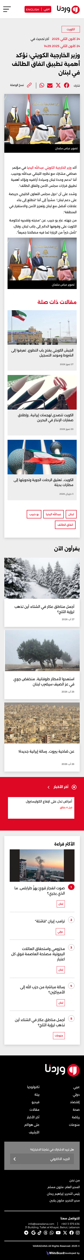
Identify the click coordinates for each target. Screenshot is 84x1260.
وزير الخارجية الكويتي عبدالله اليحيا (49, 168)
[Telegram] (26, 1232)
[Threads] (46, 1232)
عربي (47, 8)
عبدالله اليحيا (53, 514)
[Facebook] (66, 85)
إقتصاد (75, 1102)
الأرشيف (34, 1132)
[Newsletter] (14, 1159)
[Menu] (7, 11)
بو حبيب (34, 514)
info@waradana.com (41, 1223)
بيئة (36, 1094)
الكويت (71, 29)
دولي (76, 1094)
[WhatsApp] (52, 1232)
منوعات (74, 1125)
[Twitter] (58, 85)
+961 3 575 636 (70, 1223)
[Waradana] (62, 1076)
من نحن (74, 1180)
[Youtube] (58, 1232)
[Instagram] (78, 1232)
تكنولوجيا (33, 1087)
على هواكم (31, 1125)
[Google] (33, 1232)
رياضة (76, 1117)
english (32, 9)
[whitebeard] (54, 1253)
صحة (76, 1110)
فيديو (35, 1102)
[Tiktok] (40, 1232)
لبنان (71, 514)
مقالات (34, 1110)
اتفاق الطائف (65, 524)
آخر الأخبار (33, 1117)
